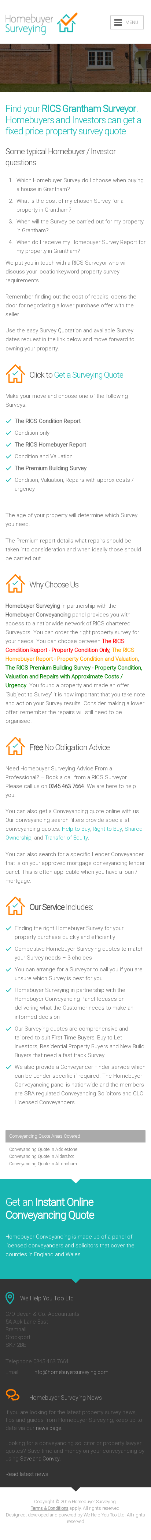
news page (48, 1428)
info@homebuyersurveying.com (70, 1372)
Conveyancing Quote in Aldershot (41, 1156)
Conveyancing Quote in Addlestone (43, 1149)
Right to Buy (107, 829)
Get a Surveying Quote (88, 374)
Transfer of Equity (66, 837)
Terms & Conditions (50, 1508)
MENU (131, 22)
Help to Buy (76, 829)
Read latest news (26, 1474)
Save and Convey (40, 1459)
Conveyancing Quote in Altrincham (43, 1163)
